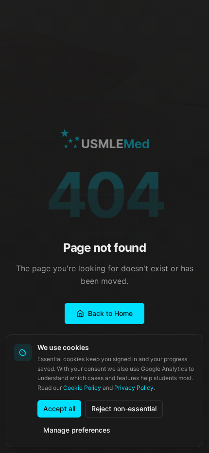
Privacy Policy (134, 387)
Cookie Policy (82, 387)
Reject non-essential (124, 408)
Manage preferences (76, 430)
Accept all (59, 408)
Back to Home (110, 313)
